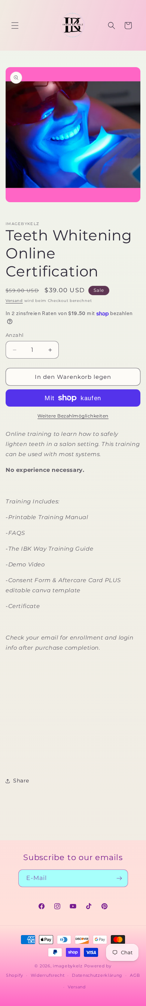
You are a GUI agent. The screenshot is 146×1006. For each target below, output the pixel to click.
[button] (15, 25)
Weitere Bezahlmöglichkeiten (73, 416)
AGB (135, 975)
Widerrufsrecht (48, 975)
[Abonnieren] (119, 878)
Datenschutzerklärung (97, 975)
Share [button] (21, 780)
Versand (14, 300)
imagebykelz (68, 965)
